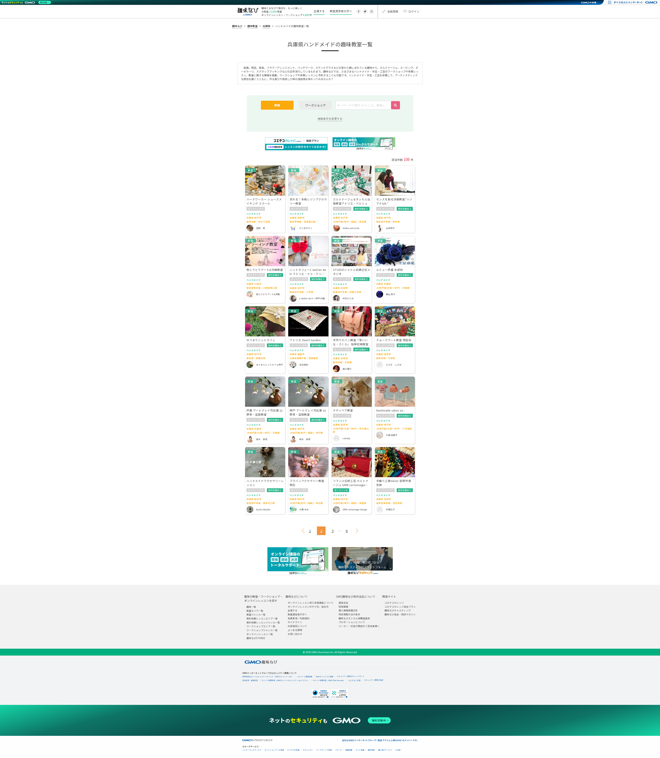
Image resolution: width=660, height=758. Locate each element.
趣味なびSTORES (255, 638)
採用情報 (343, 606)
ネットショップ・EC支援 (274, 750)
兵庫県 (266, 26)
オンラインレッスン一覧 (259, 634)
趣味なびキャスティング (397, 610)
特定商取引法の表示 (349, 614)
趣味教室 (252, 26)
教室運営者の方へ (341, 11)
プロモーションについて (352, 622)
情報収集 (348, 750)
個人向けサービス (385, 750)
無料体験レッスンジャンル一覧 (263, 622)
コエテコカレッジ (394, 602)
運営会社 (343, 602)
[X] (365, 11)
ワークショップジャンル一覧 (262, 630)
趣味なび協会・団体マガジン (400, 614)
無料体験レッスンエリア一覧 (262, 618)
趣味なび (237, 26)
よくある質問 (295, 630)
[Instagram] (371, 11)
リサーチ (338, 750)
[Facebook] (358, 11)
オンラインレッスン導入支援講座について (310, 602)
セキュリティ (308, 750)
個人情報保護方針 (348, 610)
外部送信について (297, 626)
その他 (397, 750)
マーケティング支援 (324, 750)
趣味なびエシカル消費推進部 (354, 618)
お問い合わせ (295, 633)
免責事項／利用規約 (298, 618)
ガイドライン (295, 622)
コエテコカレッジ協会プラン (400, 606)
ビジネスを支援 (293, 750)
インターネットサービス (251, 750)
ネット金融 (360, 750)
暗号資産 (371, 750)
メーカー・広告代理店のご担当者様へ (359, 626)
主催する (319, 11)
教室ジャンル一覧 (256, 614)
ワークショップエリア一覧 (260, 626)
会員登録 (392, 11)
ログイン (413, 11)
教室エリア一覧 (254, 610)
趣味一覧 (251, 606)
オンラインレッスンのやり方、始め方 (308, 606)
